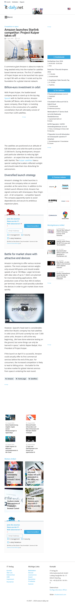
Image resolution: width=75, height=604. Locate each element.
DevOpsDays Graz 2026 (55, 61)
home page (22, 379)
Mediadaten (32, 570)
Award (30, 577)
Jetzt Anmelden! (33, 226)
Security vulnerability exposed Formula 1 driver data (13, 477)
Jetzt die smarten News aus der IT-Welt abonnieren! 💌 (14, 221)
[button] (9, 17)
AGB (8, 577)
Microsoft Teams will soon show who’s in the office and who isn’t (34, 477)
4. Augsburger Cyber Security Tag (58, 80)
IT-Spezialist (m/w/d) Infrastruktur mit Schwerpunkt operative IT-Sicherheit (58, 136)
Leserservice (32, 575)
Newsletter (31, 579)
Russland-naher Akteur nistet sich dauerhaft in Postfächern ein (62, 253)
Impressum (10, 579)
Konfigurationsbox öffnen (58, 590)
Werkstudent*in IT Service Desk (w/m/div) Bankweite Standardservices (57, 114)
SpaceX (7, 98)
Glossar (30, 573)
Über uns (9, 573)
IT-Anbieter (31, 581)
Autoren (30, 584)
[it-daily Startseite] (17, 7)
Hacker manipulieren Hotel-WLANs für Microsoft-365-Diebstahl (63, 276)
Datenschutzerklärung (13, 243)
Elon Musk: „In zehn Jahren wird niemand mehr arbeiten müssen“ (63, 264)
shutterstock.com (60, 594)
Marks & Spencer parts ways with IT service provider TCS (34, 503)
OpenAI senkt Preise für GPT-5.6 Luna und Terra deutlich (63, 243)
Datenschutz (11, 575)
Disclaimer (10, 582)
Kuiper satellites (25, 160)
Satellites (34, 379)
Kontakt (9, 570)
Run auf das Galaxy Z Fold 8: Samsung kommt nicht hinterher (63, 232)
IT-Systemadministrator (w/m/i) (57, 94)
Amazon (10, 379)
